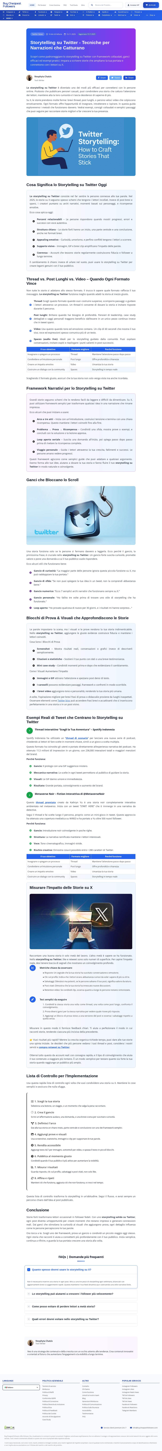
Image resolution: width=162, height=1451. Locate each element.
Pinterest (89, 15)
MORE (8, 18)
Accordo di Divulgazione (51, 1416)
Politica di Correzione (50, 1401)
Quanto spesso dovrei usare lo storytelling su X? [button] (61, 1269)
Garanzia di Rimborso (90, 1401)
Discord (25, 15)
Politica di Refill (48, 1392)
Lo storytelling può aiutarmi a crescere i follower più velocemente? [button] (72, 1293)
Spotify (104, 12)
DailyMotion (106, 15)
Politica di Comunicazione (92, 1404)
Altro (83, 5)
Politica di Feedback (49, 1410)
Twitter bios (64, 700)
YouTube (73, 12)
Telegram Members (129, 1410)
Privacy (45, 1395)
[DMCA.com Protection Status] (9, 1428)
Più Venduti (42, 5)
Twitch (56, 15)
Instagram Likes (128, 1389)
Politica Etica (47, 1407)
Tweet (117, 78)
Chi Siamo (86, 1389)
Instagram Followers (129, 1386)
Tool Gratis (74, 5)
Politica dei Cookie (49, 1413)
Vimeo (136, 15)
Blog (84, 1398)
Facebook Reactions (129, 1407)
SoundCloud (122, 12)
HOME (32, 5)
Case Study (46, 1419)
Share (103, 78)
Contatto (85, 1386)
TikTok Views (127, 1401)
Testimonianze (87, 1413)
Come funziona (54, 5)
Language (8, 1380)
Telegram (57, 12)
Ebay (151, 15)
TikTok (24, 12)
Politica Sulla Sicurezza (90, 1407)
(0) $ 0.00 (152, 5)
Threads (137, 12)
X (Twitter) (89, 12)
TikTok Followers (128, 1395)
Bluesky (9, 15)
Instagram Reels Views (130, 1392)
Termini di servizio (49, 1386)
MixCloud (121, 15)
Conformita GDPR (49, 1398)
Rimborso (46, 1389)
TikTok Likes (126, 1398)
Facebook (41, 12)
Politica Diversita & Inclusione (53, 1404)
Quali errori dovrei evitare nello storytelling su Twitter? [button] (65, 1319)
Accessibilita (86, 1410)
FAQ (65, 5)
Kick (71, 15)
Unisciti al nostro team (90, 1395)
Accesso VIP (134, 5)
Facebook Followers (129, 1404)
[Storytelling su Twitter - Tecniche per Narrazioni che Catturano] (14, 4)
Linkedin (41, 15)
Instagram (9, 12)
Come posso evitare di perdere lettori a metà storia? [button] (63, 1306)
